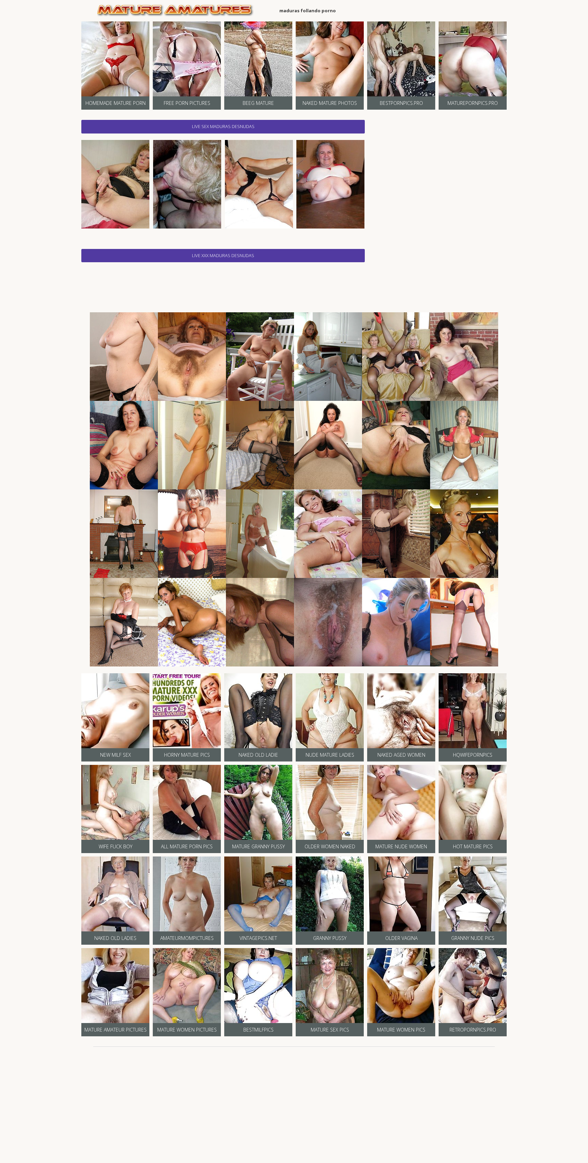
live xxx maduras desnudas (223, 255)
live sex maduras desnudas (223, 126)
